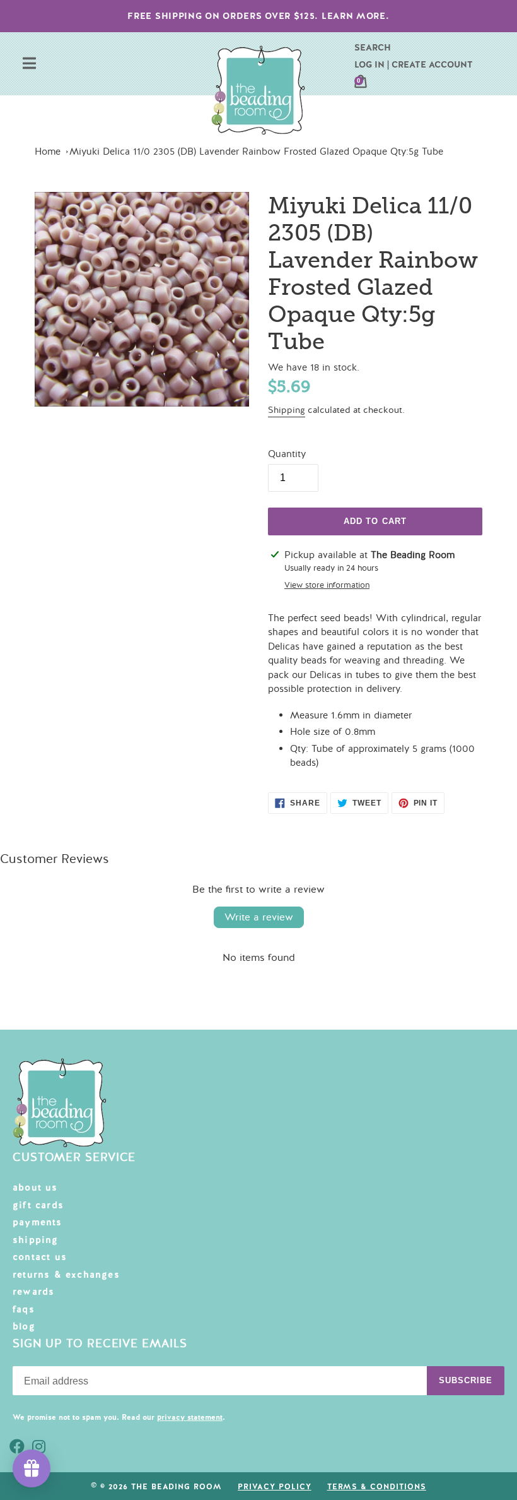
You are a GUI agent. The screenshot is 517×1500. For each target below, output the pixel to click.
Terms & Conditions (376, 1487)
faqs (24, 1309)
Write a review (258, 917)
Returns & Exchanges (66, 1274)
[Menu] (29, 65)
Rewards (33, 1291)
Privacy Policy (274, 1487)
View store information (326, 585)
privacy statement (190, 1417)
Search (372, 47)
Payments (37, 1222)
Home (48, 151)
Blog (24, 1326)
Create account (432, 64)
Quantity (287, 454)
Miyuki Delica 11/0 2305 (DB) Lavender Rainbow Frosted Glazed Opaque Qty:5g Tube (256, 151)
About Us (35, 1187)
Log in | (371, 64)
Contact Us (40, 1257)
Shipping (286, 410)
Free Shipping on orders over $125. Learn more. (258, 15)
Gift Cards (38, 1205)
